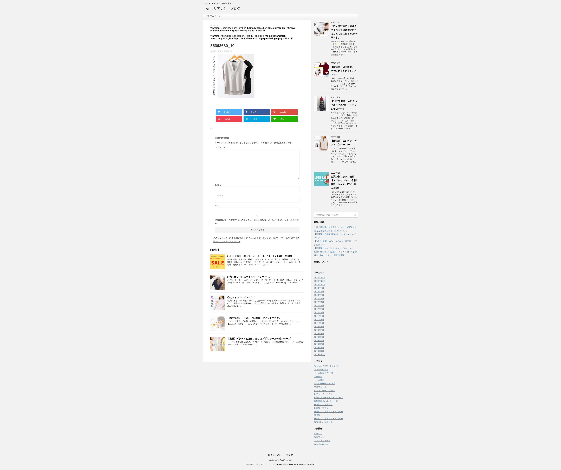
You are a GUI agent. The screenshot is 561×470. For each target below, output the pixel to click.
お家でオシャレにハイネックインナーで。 (249, 277)
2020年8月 (319, 326)
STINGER (311, 464)
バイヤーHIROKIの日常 (324, 383)
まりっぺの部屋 (321, 369)
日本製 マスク (321, 408)
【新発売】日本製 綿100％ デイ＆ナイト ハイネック (344, 71)
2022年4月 (319, 302)
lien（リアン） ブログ (222, 9)
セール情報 (319, 380)
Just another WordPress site (280, 460)
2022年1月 (319, 312)
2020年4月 (319, 340)
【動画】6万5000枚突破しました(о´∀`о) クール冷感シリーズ (259, 338)
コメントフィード (322, 440)
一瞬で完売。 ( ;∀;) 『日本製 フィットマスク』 (254, 318)
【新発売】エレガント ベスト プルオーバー (334, 248)
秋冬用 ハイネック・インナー (328, 418)
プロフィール (320, 387)
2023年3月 (319, 291)
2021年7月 (319, 316)
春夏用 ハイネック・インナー (328, 411)
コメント (220, 147)
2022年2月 (319, 309)
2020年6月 (319, 333)
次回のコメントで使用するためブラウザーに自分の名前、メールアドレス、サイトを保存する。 (257, 222)
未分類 (317, 415)
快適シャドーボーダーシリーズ (328, 397)
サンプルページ (213, 16)
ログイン (318, 433)
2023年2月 (319, 295)
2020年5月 (319, 337)
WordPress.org (321, 444)
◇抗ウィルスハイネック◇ (241, 297)
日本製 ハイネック (323, 404)
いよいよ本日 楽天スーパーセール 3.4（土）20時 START (259, 256)
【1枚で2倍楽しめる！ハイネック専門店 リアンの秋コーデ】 (344, 105)
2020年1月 (319, 351)
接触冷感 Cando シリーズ (326, 401)
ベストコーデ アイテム (324, 390)
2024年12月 (319, 277)
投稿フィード (320, 437)
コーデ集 (318, 376)
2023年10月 (319, 284)
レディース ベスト (323, 394)
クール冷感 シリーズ (323, 373)
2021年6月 (319, 319)
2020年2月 (319, 347)
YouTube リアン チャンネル (327, 366)
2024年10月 (319, 281)
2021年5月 (319, 323)
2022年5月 (319, 298)
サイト (218, 206)
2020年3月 (319, 344)
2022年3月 (319, 305)
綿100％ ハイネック (323, 422)
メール (219, 195)
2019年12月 (319, 354)
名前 (218, 185)
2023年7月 (319, 288)
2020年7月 (319, 330)
